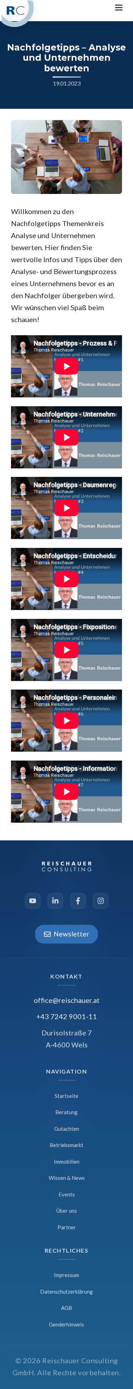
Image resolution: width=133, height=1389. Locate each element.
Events (67, 1194)
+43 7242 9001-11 (66, 1016)
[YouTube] (32, 901)
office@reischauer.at (67, 1000)
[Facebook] (78, 901)
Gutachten (66, 1128)
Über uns (66, 1210)
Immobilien (66, 1161)
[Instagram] (101, 901)
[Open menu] (119, 8)
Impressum (66, 1275)
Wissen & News (67, 1178)
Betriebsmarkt (66, 1145)
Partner (66, 1227)
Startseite (66, 1096)
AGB (66, 1308)
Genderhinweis (66, 1324)
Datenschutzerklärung (66, 1291)
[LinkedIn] (55, 901)
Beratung (66, 1112)
